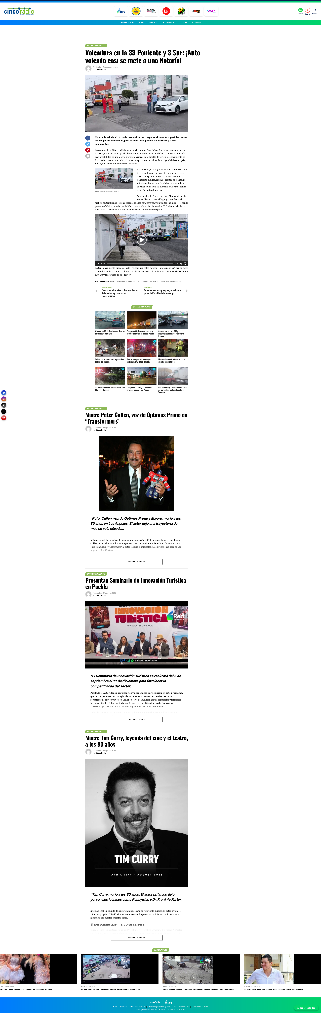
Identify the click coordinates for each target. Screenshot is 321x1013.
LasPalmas (131, 281)
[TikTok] (3, 411)
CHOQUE (121, 281)
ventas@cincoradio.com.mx (147, 1010)
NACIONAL (153, 23)
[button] (142, 240)
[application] (141, 240)
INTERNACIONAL (170, 23)
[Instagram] (3, 398)
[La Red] (121, 11)
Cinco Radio (101, 70)
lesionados (143, 281)
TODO (141, 23)
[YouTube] (3, 417)
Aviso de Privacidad (120, 1007)
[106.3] (211, 11)
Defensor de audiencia (137, 1007)
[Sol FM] (181, 11)
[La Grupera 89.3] (136, 11)
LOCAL (184, 23)
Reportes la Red (307, 1008)
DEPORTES (196, 23)
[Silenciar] (181, 263)
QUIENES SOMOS (127, 23)
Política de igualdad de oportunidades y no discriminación (168, 1007)
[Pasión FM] (151, 11)
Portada (165, 281)
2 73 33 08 (171, 1010)
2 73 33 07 (162, 1010)
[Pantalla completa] (185, 263)
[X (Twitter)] (3, 405)
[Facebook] (3, 392)
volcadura (176, 281)
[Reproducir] (98, 263)
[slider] (140, 263)
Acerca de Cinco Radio (199, 1007)
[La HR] (166, 11)
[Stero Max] (196, 11)
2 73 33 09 (180, 1010)
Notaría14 (155, 281)
